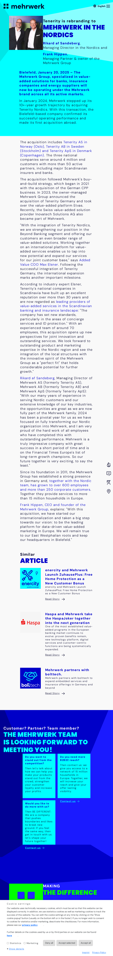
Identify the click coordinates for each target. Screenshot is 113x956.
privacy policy (30, 925)
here (9, 935)
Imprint (85, 952)
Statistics (15, 943)
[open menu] (108, 6)
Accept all (86, 942)
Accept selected (67, 942)
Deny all (49, 942)
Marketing (32, 943)
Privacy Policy (99, 952)
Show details (16, 948)
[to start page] (24, 6)
